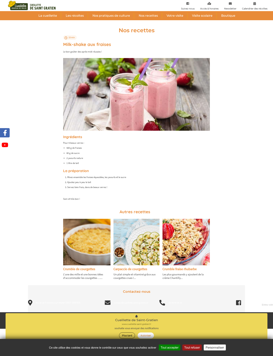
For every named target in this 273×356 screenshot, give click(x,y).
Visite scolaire (202, 15)
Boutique (228, 15)
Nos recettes (148, 15)
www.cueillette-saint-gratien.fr (136, 324)
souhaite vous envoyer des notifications (137, 328)
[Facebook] (187, 3)
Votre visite (175, 15)
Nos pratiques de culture (111, 15)
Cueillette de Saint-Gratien (136, 320)
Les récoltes (75, 15)
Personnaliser (215, 347)
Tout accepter (169, 347)
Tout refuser (192, 347)
